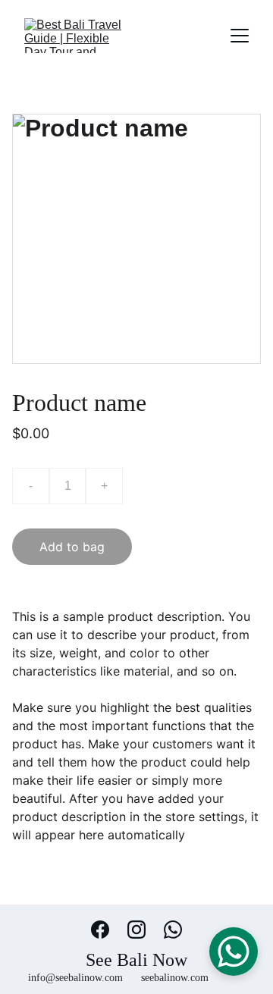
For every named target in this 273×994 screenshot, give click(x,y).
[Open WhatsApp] (233, 951)
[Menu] (240, 35)
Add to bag (72, 546)
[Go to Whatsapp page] (173, 929)
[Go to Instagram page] (144, 929)
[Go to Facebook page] (107, 929)
